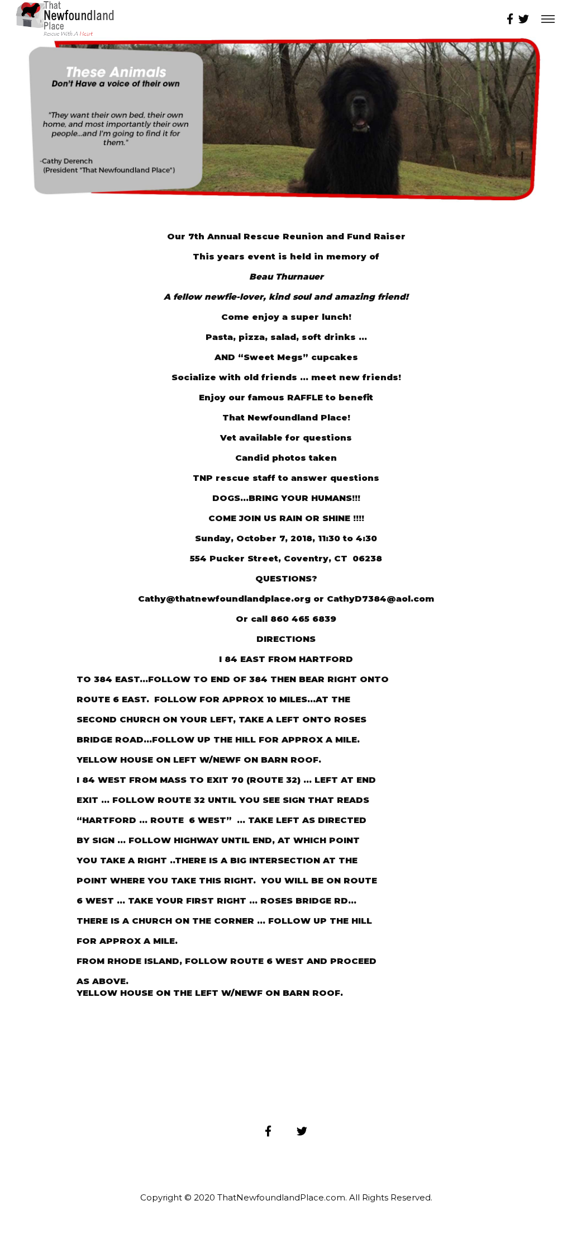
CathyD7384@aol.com (380, 598)
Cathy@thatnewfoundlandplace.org (224, 598)
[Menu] (548, 18)
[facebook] (510, 18)
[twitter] (524, 18)
